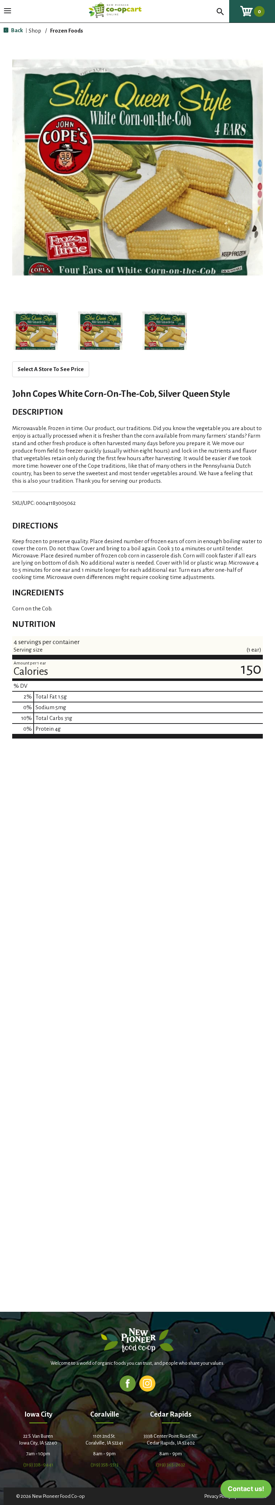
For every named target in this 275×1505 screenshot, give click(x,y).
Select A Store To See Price (51, 369)
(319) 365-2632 (170, 1464)
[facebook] (128, 1383)
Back (16, 30)
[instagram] (147, 1383)
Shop (35, 31)
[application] (246, 1490)
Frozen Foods (66, 31)
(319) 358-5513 (105, 1464)
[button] (35, 330)
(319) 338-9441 (38, 1464)
